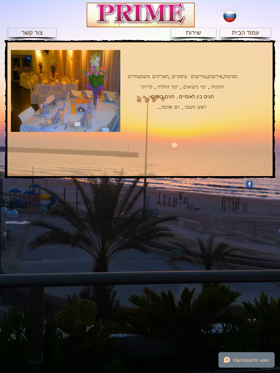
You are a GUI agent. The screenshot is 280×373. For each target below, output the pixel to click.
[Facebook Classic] (249, 184)
